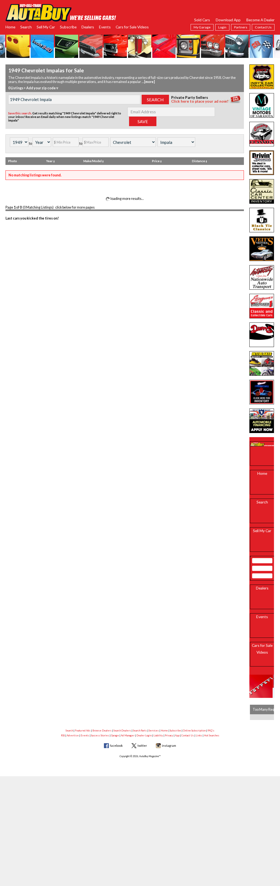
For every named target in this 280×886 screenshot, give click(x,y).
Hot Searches (211, 735)
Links (199, 735)
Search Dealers (122, 730)
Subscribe (68, 27)
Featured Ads (83, 730)
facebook (116, 745)
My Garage (202, 27)
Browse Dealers (102, 730)
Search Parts (140, 730)
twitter (142, 745)
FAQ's (211, 730)
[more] (149, 82)
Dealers (87, 27)
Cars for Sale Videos (132, 27)
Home (10, 27)
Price (156, 161)
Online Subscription (194, 730)
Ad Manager (128, 735)
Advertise (73, 735)
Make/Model (92, 161)
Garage (115, 735)
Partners (240, 27)
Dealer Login (143, 735)
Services (154, 730)
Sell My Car (46, 27)
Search (26, 27)
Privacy (169, 735)
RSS (63, 735)
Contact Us (263, 27)
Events (105, 27)
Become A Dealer (260, 19)
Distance (199, 161)
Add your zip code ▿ (42, 88)
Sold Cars (202, 19)
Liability (158, 735)
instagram (169, 745)
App (177, 735)
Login (222, 27)
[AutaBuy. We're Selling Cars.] (60, 12)
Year (49, 161)
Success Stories (100, 735)
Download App (228, 19)
